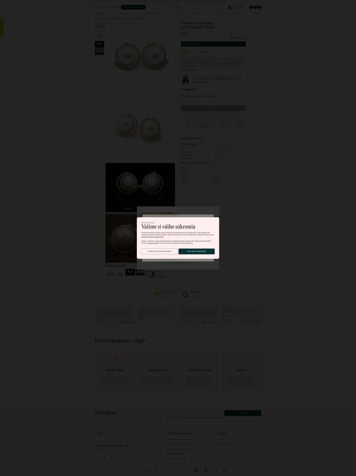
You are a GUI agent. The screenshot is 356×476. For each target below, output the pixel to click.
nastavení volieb (152, 243)
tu (192, 243)
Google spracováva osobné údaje (152, 237)
